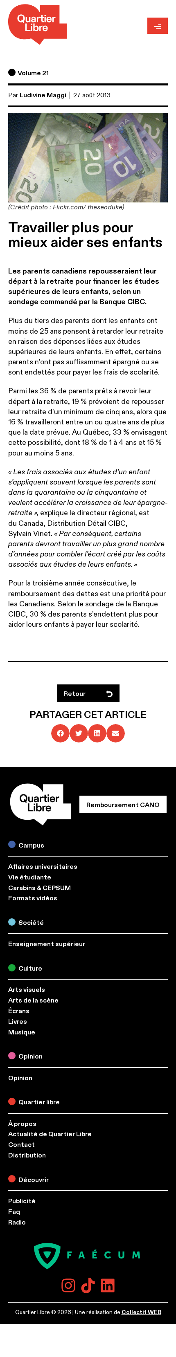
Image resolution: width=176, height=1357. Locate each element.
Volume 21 (33, 73)
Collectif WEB (141, 1312)
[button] (60, 733)
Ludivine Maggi (43, 95)
